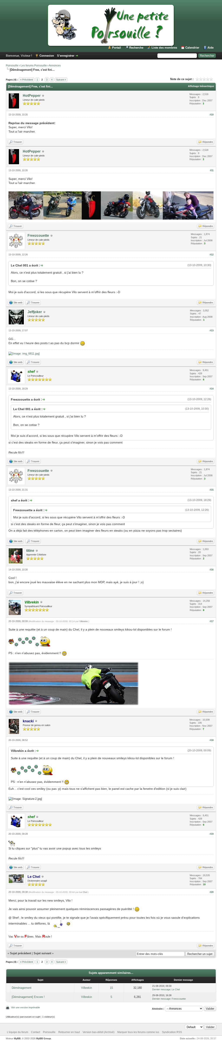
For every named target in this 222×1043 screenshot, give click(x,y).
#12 (212, 254)
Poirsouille (12, 65)
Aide (210, 47)
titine (30, 550)
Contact (35, 1032)
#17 (212, 621)
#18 (212, 740)
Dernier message (161, 989)
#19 (212, 834)
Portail (116, 47)
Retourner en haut (69, 1032)
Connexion (46, 55)
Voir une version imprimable (25, 1007)
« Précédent (26, 79)
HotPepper (32, 95)
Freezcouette (38, 235)
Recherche (136, 47)
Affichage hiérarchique (201, 86)
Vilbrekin (83, 621)
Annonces (55, 65)
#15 (212, 489)
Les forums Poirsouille (34, 65)
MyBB (17, 1038)
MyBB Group (43, 1038)
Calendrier (192, 47)
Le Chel (83, 892)
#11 (212, 170)
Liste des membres (164, 47)
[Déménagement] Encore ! (28, 997)
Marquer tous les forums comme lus (138, 1032)
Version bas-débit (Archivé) (98, 1032)
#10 (212, 114)
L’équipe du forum (17, 1032)
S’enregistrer (65, 55)
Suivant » (61, 79)
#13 (212, 330)
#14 (212, 388)
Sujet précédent (20, 953)
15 (111, 987)
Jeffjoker (35, 312)
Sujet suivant (42, 953)
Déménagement (21, 987)
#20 (212, 892)
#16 (212, 569)
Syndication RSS (172, 1032)
